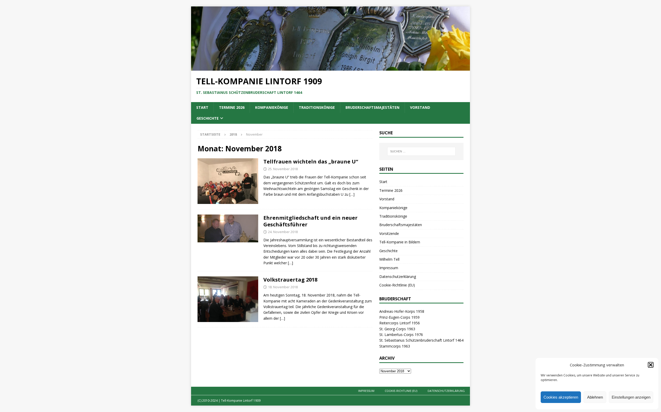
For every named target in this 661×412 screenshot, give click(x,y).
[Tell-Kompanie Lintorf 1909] (330, 67)
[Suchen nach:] (421, 151)
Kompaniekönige (271, 107)
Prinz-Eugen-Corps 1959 (399, 317)
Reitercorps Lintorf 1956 (399, 322)
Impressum (388, 267)
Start (202, 107)
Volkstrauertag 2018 (290, 279)
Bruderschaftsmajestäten (372, 107)
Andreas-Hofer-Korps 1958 (401, 311)
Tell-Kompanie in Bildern (399, 242)
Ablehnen (595, 397)
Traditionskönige (317, 107)
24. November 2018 (283, 231)
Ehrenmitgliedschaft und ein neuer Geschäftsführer (310, 221)
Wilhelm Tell (389, 259)
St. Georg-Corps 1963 (397, 328)
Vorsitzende (389, 233)
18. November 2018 (283, 287)
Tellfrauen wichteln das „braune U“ (310, 161)
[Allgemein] (228, 181)
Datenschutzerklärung (397, 276)
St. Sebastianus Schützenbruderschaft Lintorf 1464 (421, 340)
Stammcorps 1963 (394, 346)
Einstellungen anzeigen (631, 397)
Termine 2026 (232, 107)
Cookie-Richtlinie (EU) (397, 285)
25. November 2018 (283, 169)
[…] (352, 194)
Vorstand (420, 107)
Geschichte (207, 118)
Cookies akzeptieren (561, 397)
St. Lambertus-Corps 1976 (401, 334)
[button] (650, 364)
